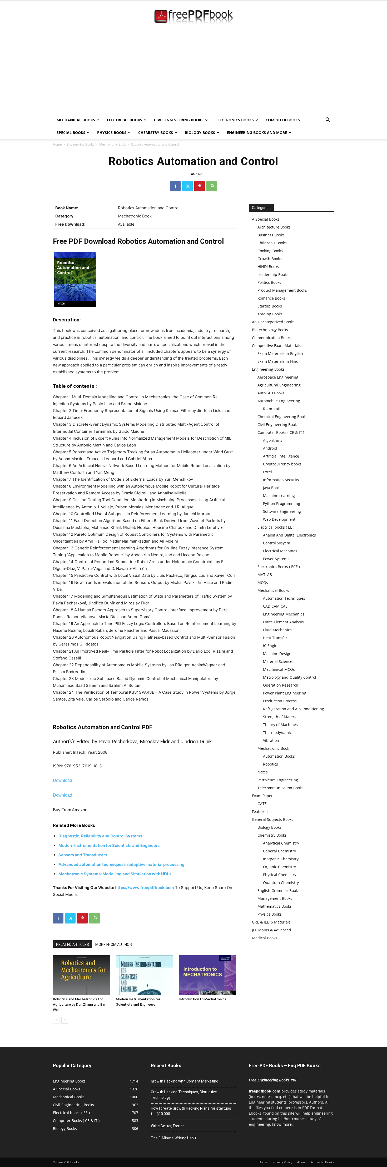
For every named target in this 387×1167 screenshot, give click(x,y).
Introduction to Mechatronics (202, 999)
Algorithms (272, 440)
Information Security (281, 479)
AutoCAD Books (270, 392)
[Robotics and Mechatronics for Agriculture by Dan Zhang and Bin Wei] (81, 975)
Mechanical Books (76, 119)
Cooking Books (270, 250)
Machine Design (277, 653)
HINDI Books (268, 266)
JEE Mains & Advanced (271, 929)
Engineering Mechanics (283, 614)
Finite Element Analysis (283, 621)
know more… (283, 1124)
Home (57, 144)
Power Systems (276, 558)
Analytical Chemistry (281, 843)
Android (270, 448)
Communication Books (271, 337)
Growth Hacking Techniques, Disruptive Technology (184, 1095)
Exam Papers (263, 795)
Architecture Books (274, 227)
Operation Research (280, 685)
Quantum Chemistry (281, 882)
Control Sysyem (276, 542)
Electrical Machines (280, 550)
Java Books (272, 487)
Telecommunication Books (280, 787)
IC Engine (271, 645)
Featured (260, 811)
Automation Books (279, 756)
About (301, 1162)
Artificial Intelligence (281, 456)
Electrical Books (124, 119)
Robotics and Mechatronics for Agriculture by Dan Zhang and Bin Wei (79, 1004)
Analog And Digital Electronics (289, 535)
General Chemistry (279, 850)
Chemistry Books (155, 132)
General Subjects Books (272, 819)
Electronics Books (234, 119)
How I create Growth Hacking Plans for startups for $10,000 (191, 1111)
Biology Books (200, 132)
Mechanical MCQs (279, 669)
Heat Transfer (275, 637)
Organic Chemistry (279, 866)
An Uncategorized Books (273, 321)
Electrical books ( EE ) (275, 527)
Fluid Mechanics (277, 629)
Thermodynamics (278, 732)
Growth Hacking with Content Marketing (184, 1081)
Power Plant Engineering (284, 693)
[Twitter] (187, 186)
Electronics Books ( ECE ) (278, 566)
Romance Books (271, 298)
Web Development (279, 519)
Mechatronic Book (112, 144)
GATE (262, 803)
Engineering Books (80, 144)
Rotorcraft (272, 408)
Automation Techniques (284, 598)
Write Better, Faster (167, 1126)
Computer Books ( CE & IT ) (280, 432)
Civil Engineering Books (179, 119)
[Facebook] (175, 186)
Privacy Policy (282, 1162)
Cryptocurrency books (282, 463)
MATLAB (264, 574)
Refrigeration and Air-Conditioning (293, 708)
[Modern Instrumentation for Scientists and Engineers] (144, 975)
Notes (262, 771)
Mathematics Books (274, 906)
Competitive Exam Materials (276, 345)
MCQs (262, 582)
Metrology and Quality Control (289, 677)
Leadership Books (273, 274)
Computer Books (283, 119)
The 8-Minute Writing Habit (173, 1138)
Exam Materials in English (280, 353)
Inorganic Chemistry (281, 858)
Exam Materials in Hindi (278, 361)
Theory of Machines (280, 724)
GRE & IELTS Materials (271, 922)
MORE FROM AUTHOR (113, 944)
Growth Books (269, 258)
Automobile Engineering (278, 400)
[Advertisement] (193, 74)
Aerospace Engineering (277, 377)
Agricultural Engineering (279, 385)
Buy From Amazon (70, 810)
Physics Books (111, 132)
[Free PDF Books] (193, 17)
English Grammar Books (278, 890)
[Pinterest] (199, 186)
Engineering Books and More (257, 132)
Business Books (271, 234)
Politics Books (269, 282)
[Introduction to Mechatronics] (207, 975)
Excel (267, 471)
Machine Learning (279, 495)
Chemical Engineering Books (282, 416)
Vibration (271, 740)
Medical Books (264, 937)
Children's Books (272, 242)
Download (62, 780)
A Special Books (265, 219)
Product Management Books (282, 290)
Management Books (274, 898)
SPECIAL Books (71, 132)
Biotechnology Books (270, 329)
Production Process (280, 700)
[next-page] (64, 1020)
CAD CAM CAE (275, 606)
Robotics (270, 764)
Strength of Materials (281, 716)
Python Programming (281, 503)
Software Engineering (282, 511)
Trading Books (269, 313)
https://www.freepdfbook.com (144, 887)
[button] (327, 120)
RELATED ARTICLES (72, 944)
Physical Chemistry (279, 874)
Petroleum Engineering (277, 779)
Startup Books (269, 306)
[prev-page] (56, 1020)
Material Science (277, 661)
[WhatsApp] (211, 186)
